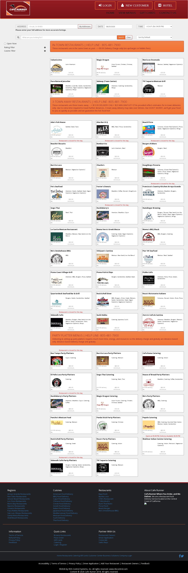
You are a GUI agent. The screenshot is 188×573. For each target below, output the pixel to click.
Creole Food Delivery (62, 503)
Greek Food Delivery (61, 506)
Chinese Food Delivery (62, 501)
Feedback (13, 542)
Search (121, 37)
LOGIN (107, 5)
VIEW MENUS (127, 13)
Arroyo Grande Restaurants (19, 494)
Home (59, 555)
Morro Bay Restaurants (17, 503)
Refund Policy (14, 537)
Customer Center (95, 555)
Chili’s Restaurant (106, 499)
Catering (57, 542)
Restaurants (67, 555)
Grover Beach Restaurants (18, 499)
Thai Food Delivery (61, 520)
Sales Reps (103, 542)
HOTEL (167, 5)
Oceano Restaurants (16, 508)
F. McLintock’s (104, 501)
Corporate (103, 540)
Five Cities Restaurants (17, 496)
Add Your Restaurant (110, 563)
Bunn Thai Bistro (105, 503)
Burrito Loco (104, 496)
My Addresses (84, 26)
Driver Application (106, 537)
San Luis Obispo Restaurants (19, 513)
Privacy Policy (14, 540)
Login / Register (60, 544)
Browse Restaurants (62, 535)
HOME (110, 13)
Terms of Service (16, 535)
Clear (129, 37)
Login (130, 555)
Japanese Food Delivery (63, 510)
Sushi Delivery (59, 518)
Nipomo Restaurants (16, 506)
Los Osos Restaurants (16, 501)
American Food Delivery (63, 494)
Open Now (12, 43)
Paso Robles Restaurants (18, 510)
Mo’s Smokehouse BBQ (108, 510)
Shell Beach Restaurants (17, 518)
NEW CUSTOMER (137, 5)
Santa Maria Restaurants (17, 515)
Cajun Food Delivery (61, 499)
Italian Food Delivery (61, 508)
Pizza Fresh (103, 506)
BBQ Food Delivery (61, 496)
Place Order (59, 537)
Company (123, 555)
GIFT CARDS (147, 13)
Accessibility (44, 563)
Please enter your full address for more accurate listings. (41, 30)
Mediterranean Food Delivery (65, 513)
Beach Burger (104, 508)
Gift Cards (58, 540)
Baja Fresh (103, 494)
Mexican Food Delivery (62, 515)
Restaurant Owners (107, 535)
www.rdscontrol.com (118, 569)
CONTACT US (167, 13)
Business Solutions (111, 555)
